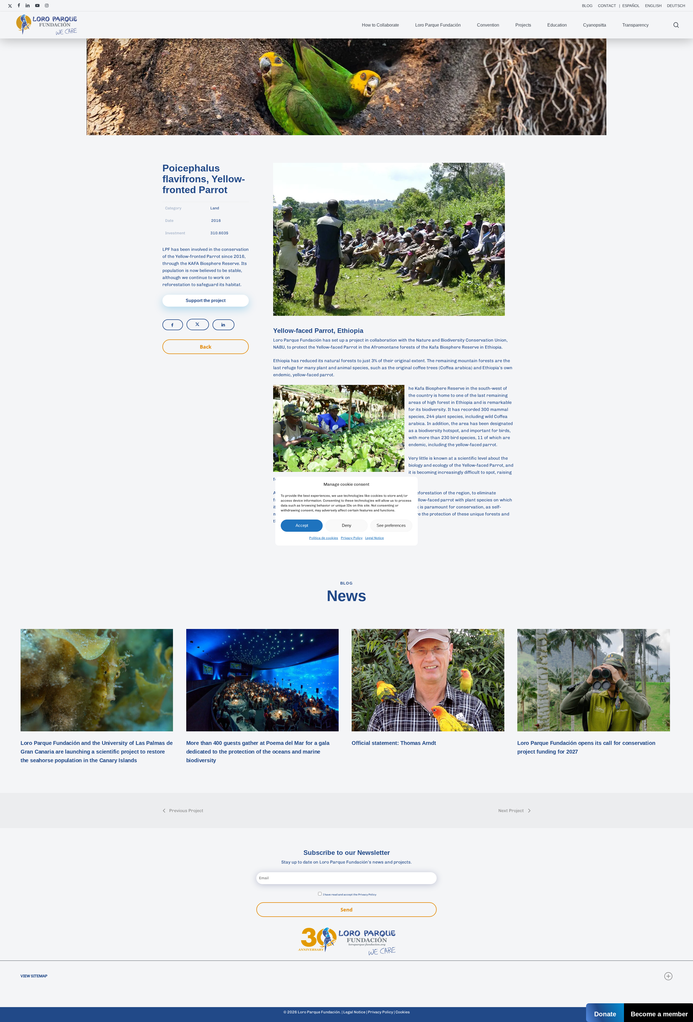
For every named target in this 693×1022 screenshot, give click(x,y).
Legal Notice (374, 538)
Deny (346, 525)
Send (346, 909)
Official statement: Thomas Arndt (394, 743)
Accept (302, 525)
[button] (205, 301)
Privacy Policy (351, 538)
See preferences (391, 525)
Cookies (402, 1012)
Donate (605, 1014)
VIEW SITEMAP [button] (34, 976)
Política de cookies (323, 538)
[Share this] (172, 324)
